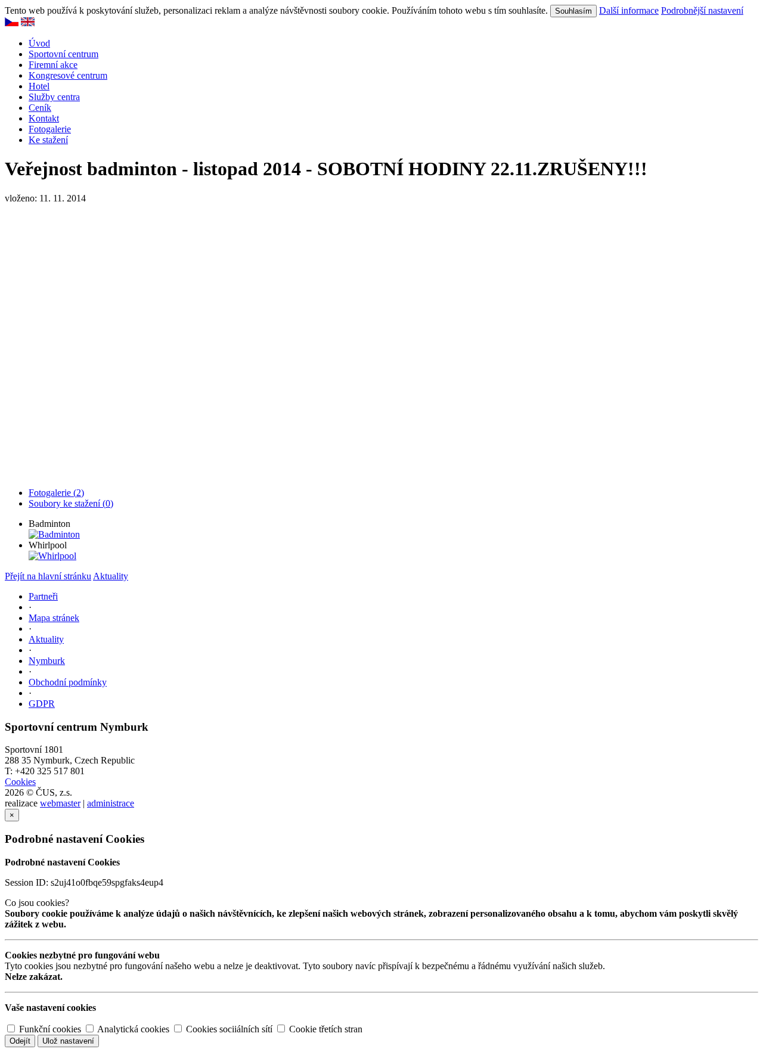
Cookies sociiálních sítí (228, 1029)
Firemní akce (53, 65)
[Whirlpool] (52, 556)
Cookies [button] (20, 782)
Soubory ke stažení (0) (71, 503)
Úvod (39, 43)
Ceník (40, 108)
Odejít (20, 1041)
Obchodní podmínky (68, 682)
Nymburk (47, 661)
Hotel (39, 86)
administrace (110, 803)
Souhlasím (573, 11)
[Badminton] (54, 534)
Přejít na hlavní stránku (48, 576)
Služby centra (54, 97)
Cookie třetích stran (324, 1029)
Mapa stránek (54, 618)
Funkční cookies (49, 1029)
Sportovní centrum (63, 54)
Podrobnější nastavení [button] (702, 10)
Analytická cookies (132, 1029)
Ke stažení (48, 140)
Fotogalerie (50, 129)
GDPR (42, 704)
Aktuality (110, 576)
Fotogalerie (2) (56, 493)
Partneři (43, 596)
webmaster (60, 803)
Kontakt (44, 118)
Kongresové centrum (68, 75)
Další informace (629, 10)
